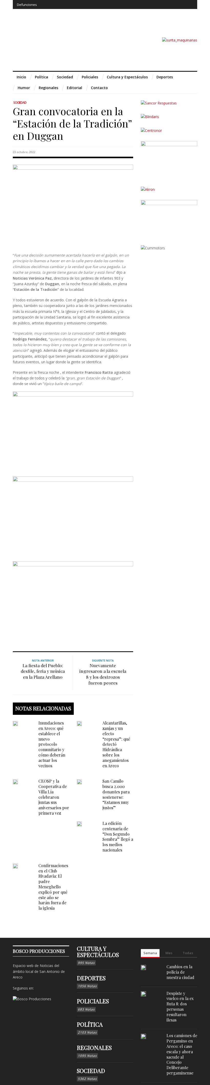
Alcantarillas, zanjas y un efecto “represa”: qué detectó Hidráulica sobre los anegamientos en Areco (116, 744)
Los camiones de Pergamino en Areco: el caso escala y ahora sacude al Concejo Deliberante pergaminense (181, 1054)
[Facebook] (151, 4)
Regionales (94, 1048)
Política (90, 1024)
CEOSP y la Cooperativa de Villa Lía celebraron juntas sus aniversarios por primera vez (53, 797)
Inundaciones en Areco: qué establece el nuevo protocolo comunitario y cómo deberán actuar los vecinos (51, 744)
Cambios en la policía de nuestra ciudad (180, 972)
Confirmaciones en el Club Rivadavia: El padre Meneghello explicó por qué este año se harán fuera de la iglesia (53, 887)
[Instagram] (160, 4)
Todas (188, 953)
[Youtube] (179, 4)
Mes (168, 953)
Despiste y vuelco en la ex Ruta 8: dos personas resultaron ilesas (180, 1007)
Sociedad (19, 102)
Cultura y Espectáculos (98, 951)
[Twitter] (170, 4)
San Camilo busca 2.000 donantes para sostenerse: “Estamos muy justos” (116, 794)
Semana (150, 953)
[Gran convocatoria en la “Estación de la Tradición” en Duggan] (73, 204)
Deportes (91, 978)
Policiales (93, 1001)
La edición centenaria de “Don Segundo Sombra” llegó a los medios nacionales (117, 837)
